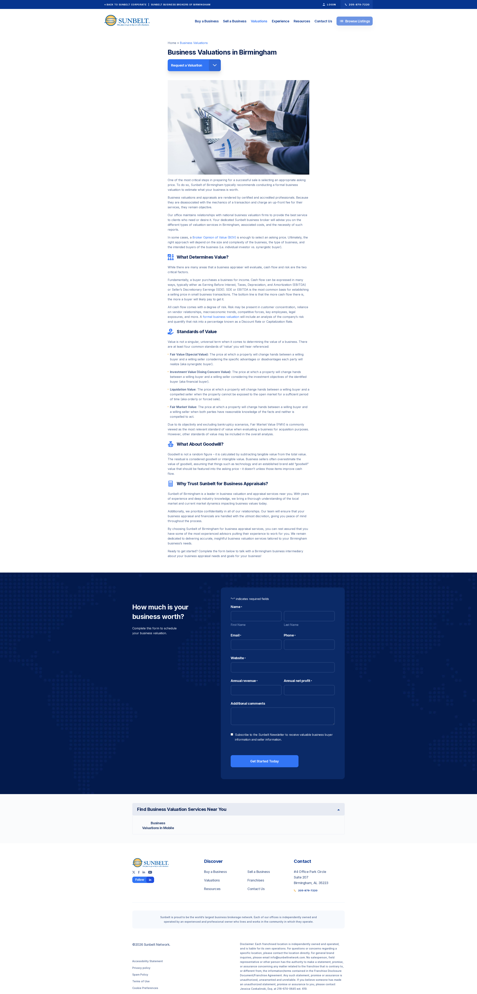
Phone (290, 635)
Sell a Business (234, 21)
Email (236, 635)
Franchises (255, 880)
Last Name (291, 625)
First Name (238, 625)
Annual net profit (298, 681)
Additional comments (248, 703)
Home (172, 43)
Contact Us (323, 21)
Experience (280, 21)
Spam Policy (140, 974)
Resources (302, 21)
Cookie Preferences (145, 988)
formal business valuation (221, 317)
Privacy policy (141, 967)
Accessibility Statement (147, 961)
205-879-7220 (308, 890)
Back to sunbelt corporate (126, 4)
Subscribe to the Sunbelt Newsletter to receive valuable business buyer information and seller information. (284, 737)
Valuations (259, 21)
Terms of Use (141, 981)
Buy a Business (207, 21)
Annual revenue (244, 681)
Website (238, 658)
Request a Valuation (186, 65)
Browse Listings (354, 21)
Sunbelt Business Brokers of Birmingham (181, 4)
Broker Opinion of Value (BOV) (214, 237)
